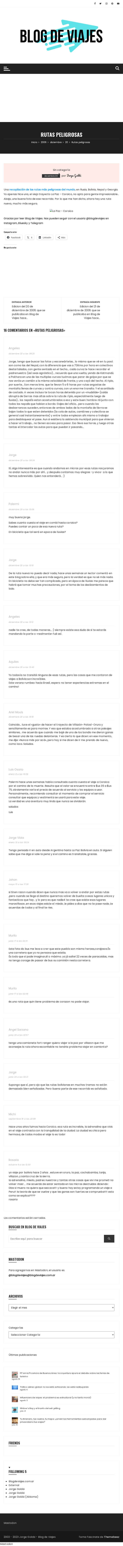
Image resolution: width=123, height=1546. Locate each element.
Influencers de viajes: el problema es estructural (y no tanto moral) (55, 1397)
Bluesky (23, 223)
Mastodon (10, 1523)
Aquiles (14, 662)
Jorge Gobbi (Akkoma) (23, 1497)
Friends (14, 1442)
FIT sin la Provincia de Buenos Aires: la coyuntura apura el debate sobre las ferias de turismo (65, 1375)
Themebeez (111, 1537)
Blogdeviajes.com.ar (21, 1481)
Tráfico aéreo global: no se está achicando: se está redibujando (54, 1386)
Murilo (13, 935)
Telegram (37, 223)
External (14, 1485)
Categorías (16, 1328)
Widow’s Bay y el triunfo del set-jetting (40, 1408)
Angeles (14, 348)
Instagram (10, 223)
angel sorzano (18, 1029)
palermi (14, 504)
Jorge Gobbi (74, 175)
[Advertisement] (61, 97)
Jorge (12, 455)
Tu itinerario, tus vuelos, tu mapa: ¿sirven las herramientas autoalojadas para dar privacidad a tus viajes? (63, 1420)
